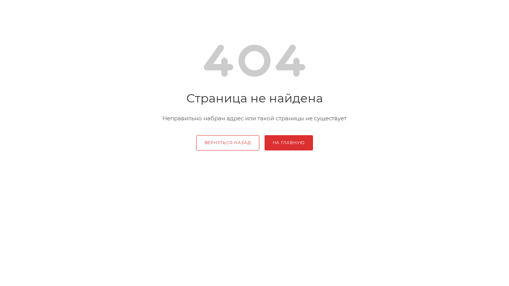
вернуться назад (228, 142)
